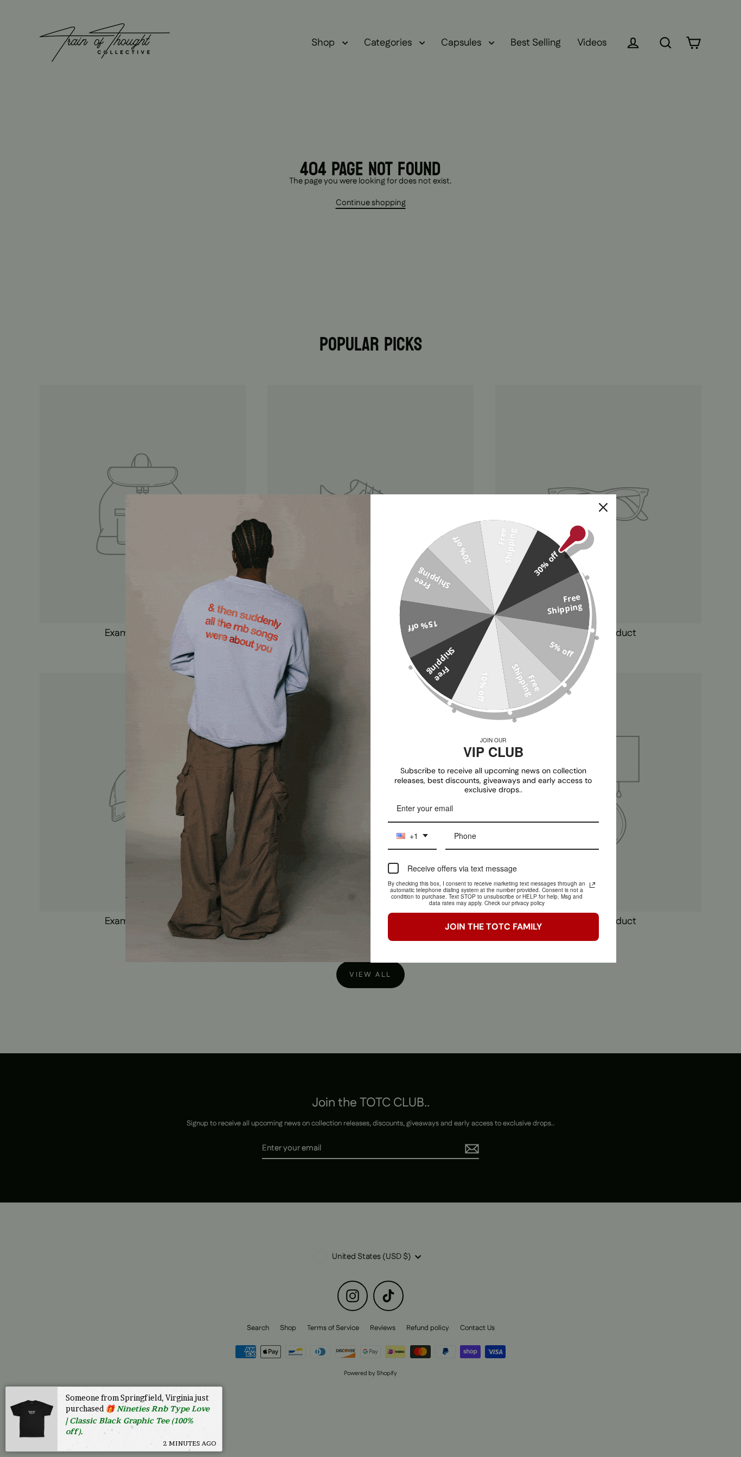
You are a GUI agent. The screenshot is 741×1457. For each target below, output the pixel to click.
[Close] (603, 507)
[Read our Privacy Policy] (592, 885)
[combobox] (412, 836)
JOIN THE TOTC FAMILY (493, 926)
